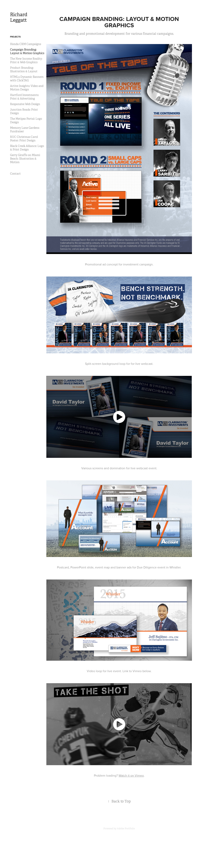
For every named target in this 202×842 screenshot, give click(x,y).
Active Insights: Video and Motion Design (26, 87)
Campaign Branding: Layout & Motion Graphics (27, 51)
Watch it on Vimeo (131, 775)
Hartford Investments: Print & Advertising (24, 96)
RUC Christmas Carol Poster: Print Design (24, 138)
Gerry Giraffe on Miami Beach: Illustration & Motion (25, 158)
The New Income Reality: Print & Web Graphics (26, 60)
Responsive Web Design (25, 104)
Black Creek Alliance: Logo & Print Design (27, 147)
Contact (15, 173)
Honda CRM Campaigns (25, 44)
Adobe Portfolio (126, 828)
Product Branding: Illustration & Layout (23, 69)
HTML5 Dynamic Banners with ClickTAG (26, 78)
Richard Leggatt (19, 17)
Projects (15, 36)
